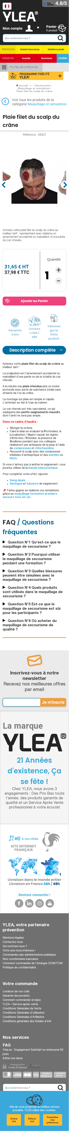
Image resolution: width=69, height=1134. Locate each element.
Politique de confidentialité (19, 967)
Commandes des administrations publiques (29, 955)
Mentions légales (13, 938)
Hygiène (62, 58)
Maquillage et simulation (47, 104)
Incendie (26, 58)
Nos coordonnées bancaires (20, 959)
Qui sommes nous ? (15, 946)
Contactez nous (13, 942)
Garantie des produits (16, 996)
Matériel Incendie (56, 49)
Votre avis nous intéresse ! (19, 950)
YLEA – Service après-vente (20, 1004)
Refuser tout (32, 1120)
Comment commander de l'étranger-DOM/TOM (32, 963)
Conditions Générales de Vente (22, 1008)
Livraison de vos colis (16, 991)
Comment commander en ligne (22, 1000)
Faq (7, 1045)
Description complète (32, 350)
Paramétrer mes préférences (53, 1120)
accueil (23, 85)
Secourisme (46, 58)
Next (65, 185)
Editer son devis (13, 1058)
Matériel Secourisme (29, 49)
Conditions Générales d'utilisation (23, 1013)
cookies (50, 1110)
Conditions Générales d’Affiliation (23, 1017)
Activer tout (13, 1120)
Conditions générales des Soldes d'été (27, 1021)
